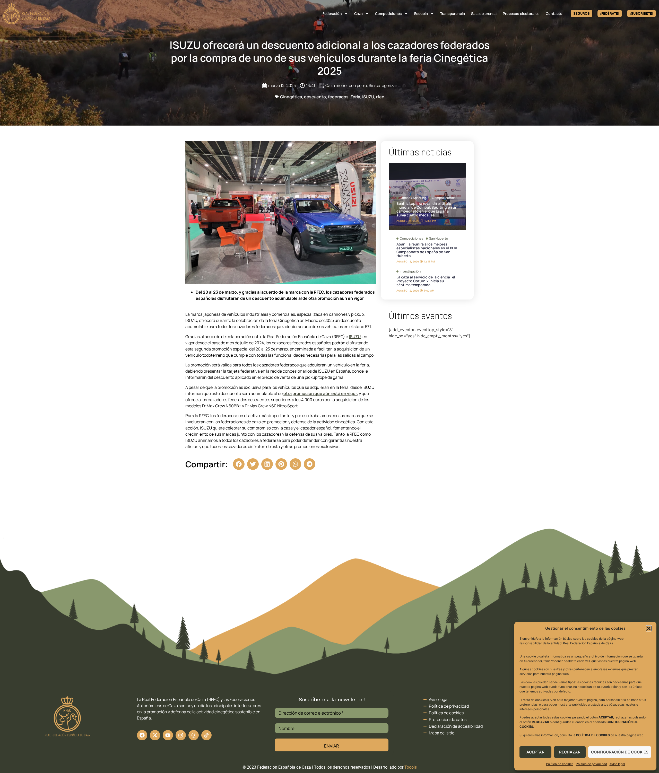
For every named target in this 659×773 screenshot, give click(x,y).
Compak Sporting (413, 197)
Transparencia (452, 13)
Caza (358, 13)
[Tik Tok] (193, 735)
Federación (332, 13)
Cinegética (291, 97)
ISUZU (368, 97)
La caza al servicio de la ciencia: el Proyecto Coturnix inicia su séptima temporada (425, 281)
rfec (380, 97)
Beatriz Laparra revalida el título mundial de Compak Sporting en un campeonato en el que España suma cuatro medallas (426, 209)
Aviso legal (617, 764)
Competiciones (388, 13)
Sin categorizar (383, 85)
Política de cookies (559, 764)
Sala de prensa (484, 13)
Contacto (554, 13)
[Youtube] (168, 735)
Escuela (421, 13)
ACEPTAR (535, 752)
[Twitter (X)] (155, 735)
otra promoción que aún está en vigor (320, 393)
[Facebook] (142, 735)
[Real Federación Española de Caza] (26, 13)
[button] (648, 628)
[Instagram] (181, 735)
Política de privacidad (591, 764)
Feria (355, 97)
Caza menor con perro (346, 85)
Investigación (410, 271)
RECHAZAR (569, 752)
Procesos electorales (521, 13)
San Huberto (438, 238)
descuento (315, 97)
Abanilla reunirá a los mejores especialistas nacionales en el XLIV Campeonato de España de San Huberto (426, 250)
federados (338, 97)
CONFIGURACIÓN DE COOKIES (619, 752)
